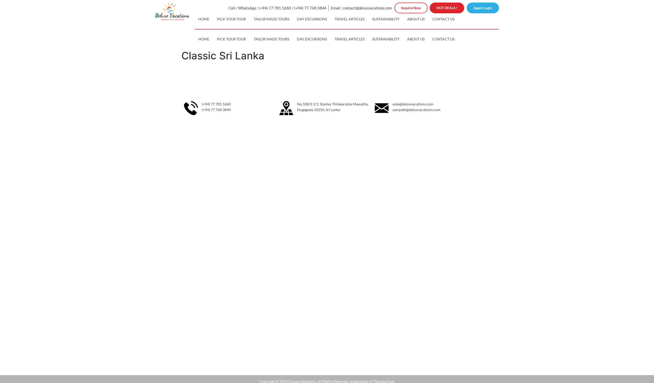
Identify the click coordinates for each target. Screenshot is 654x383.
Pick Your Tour (231, 19)
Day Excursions (312, 19)
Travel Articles (350, 19)
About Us (416, 19)
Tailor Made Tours (271, 19)
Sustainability (386, 19)
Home (203, 19)
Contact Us (443, 19)
